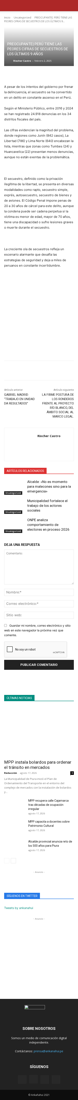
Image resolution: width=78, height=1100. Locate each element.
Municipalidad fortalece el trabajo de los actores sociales (47, 505)
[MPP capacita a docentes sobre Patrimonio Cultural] (14, 826)
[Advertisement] (39, 316)
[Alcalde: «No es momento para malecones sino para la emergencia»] (14, 486)
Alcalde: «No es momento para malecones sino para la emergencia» (49, 486)
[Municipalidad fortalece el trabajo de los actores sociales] (14, 506)
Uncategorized (22, 17)
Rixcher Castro (22, 60)
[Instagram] (33, 1079)
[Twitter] (27, 371)
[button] (7, 5)
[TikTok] (45, 1079)
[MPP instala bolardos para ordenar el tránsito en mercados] (39, 732)
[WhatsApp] (8, 371)
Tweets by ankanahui (18, 908)
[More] (46, 371)
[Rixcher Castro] (10, 61)
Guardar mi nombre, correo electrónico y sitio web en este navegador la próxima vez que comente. (37, 630)
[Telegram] (37, 371)
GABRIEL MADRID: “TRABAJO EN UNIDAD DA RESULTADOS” (19, 399)
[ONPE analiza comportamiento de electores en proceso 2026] (14, 525)
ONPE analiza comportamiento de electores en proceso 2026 (48, 525)
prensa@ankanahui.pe (48, 1051)
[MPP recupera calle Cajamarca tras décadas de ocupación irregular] (14, 806)
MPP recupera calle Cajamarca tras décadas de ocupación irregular (48, 805)
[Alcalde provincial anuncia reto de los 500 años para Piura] (14, 846)
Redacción (10, 772)
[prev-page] (6, 860)
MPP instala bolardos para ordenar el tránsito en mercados (37, 765)
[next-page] (13, 860)
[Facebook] (18, 371)
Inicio (7, 17)
